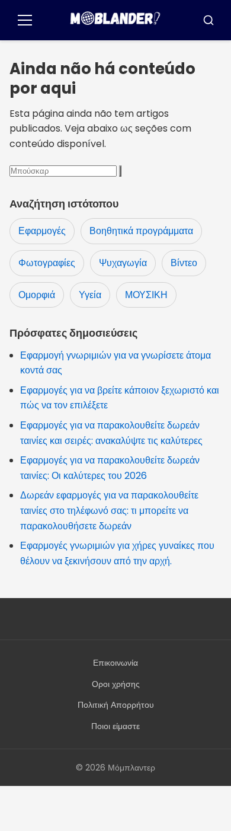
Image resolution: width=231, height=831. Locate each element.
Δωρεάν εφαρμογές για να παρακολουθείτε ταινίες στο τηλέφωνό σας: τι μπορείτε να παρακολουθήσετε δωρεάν (109, 510)
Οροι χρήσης (116, 684)
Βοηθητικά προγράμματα (141, 231)
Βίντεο (184, 263)
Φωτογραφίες (46, 263)
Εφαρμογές (42, 231)
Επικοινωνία (115, 663)
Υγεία (90, 295)
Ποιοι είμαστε (115, 726)
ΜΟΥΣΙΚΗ (146, 295)
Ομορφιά (36, 295)
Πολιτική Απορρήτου (116, 705)
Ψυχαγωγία (123, 263)
